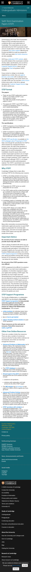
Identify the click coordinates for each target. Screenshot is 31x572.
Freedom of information (8, 495)
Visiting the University (8, 548)
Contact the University (8, 490)
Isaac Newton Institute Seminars (11, 450)
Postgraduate (6, 517)
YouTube (4, 474)
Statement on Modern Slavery (10, 501)
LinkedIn (4, 473)
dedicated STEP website (16, 59)
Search (28, 2)
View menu (2, 2)
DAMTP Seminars (7, 444)
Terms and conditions (8, 503)
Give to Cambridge (7, 539)
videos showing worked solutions (13, 319)
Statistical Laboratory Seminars (11, 448)
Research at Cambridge (9, 553)
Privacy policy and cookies (9, 498)
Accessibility (5, 492)
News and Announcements (9, 459)
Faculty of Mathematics (8, 7)
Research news (6, 556)
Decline (16, 569)
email (11, 68)
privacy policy (16, 565)
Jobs (3, 542)
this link (8, 352)
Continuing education (8, 521)
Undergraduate (6, 514)
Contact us (5, 432)
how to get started (12, 317)
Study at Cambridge (8, 511)
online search (25, 80)
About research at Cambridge (10, 560)
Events (4, 461)
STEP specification (12, 139)
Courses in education (8, 527)
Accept (25, 565)
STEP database (10, 368)
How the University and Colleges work (13, 535)
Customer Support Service (9, 66)
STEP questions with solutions (12, 407)
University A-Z (6, 506)
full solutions (19, 386)
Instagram (4, 471)
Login (28, 7)
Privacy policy (6, 435)
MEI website (9, 386)
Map (3, 545)
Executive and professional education (13, 524)
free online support (14, 50)
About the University (8, 532)
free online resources (21, 54)
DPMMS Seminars (7, 446)
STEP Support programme (9, 253)
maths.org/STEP (7, 328)
